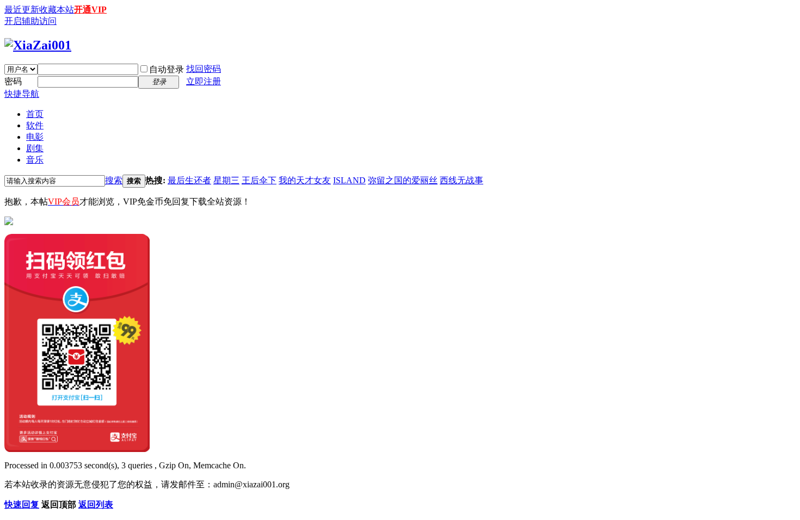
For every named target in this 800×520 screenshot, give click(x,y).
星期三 (226, 180)
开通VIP (90, 9)
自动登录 (166, 69)
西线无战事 (461, 180)
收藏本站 (56, 9)
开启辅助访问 (30, 21)
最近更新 (21, 9)
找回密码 (203, 68)
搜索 (113, 180)
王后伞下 (259, 180)
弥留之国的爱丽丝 (403, 180)
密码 (13, 81)
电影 (35, 136)
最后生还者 (189, 180)
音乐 (35, 159)
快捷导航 (21, 93)
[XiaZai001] (37, 45)
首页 (35, 114)
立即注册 (203, 81)
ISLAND (349, 180)
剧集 (35, 148)
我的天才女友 (305, 180)
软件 (35, 125)
